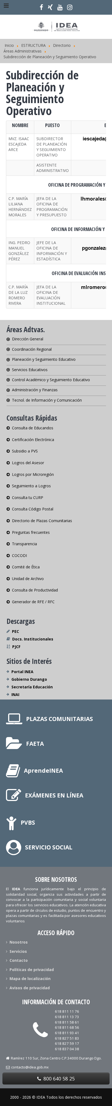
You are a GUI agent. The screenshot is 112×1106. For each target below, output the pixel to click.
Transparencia (24, 543)
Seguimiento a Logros (31, 485)
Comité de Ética (26, 566)
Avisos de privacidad (30, 987)
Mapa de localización (30, 978)
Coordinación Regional (32, 349)
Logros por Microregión (33, 474)
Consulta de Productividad (35, 590)
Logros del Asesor (28, 462)
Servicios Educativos (30, 369)
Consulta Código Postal (32, 509)
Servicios (18, 951)
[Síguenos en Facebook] (41, 7)
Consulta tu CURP (27, 497)
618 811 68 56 (67, 1027)
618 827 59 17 (67, 1043)
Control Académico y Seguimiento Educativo (51, 379)
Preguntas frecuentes (31, 532)
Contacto (19, 960)
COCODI (19, 555)
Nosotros (19, 942)
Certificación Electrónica (33, 439)
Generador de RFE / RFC (33, 601)
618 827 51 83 (67, 1038)
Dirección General (27, 339)
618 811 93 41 (67, 1032)
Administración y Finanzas (35, 389)
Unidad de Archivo (28, 578)
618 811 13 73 (67, 1016)
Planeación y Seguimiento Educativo (44, 359)
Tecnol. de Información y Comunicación (47, 400)
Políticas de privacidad (32, 969)
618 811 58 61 (67, 1022)
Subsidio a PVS (25, 451)
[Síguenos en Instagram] (70, 7)
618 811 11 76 (67, 1011)
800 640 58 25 (58, 1078)
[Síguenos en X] (50, 7)
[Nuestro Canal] (60, 7)
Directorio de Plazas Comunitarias (42, 520)
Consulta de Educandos (32, 428)
